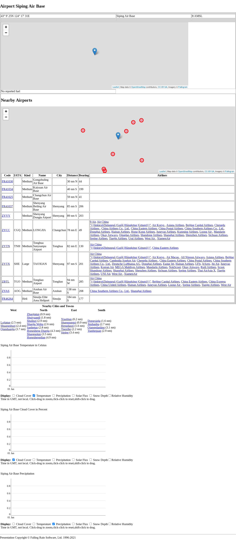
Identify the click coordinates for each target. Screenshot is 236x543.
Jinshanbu (93, 324)
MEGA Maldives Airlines (130, 267)
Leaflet (116, 86)
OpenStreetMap (138, 86)
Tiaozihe (66, 329)
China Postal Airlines (171, 228)
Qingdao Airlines (129, 235)
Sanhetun (32, 327)
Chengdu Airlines (147, 260)
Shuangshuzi (8, 325)
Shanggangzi (68, 322)
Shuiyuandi (33, 317)
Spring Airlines (98, 238)
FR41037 (7, 206)
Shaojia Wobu (35, 324)
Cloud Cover (23, 395)
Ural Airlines (135, 238)
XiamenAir (163, 238)
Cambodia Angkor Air (122, 260)
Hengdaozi (67, 325)
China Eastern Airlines (144, 228)
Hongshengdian (36, 337)
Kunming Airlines (187, 231)
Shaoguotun (34, 334)
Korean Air (107, 267)
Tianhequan (94, 330)
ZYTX (6, 263)
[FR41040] (118, 136)
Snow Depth (100, 395)
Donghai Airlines (100, 231)
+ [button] (6, 27)
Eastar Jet (168, 263)
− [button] (6, 32)
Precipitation (63, 395)
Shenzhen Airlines (196, 235)
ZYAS (5, 291)
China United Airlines (113, 284)
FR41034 (7, 189)
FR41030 (7, 181)
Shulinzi (32, 320)
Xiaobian (66, 319)
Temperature (43, 395)
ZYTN (6, 246)
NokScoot (175, 267)
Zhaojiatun (33, 314)
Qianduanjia (8, 329)
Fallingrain (182, 86)
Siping (65, 332)
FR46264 (7, 298)
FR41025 (7, 196)
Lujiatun (5, 322)
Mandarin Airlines (156, 267)
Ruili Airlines (208, 267)
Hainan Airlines (120, 231)
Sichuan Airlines (218, 235)
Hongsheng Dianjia (38, 330)
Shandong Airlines (151, 235)
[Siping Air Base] (94, 51)
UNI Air (105, 273)
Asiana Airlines (175, 225)
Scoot (221, 267)
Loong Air (205, 231)
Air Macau (173, 257)
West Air (150, 238)
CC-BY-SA (162, 86)
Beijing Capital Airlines (199, 225)
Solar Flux (82, 395)
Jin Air (215, 263)
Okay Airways (109, 235)
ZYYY (6, 215)
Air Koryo (158, 225)
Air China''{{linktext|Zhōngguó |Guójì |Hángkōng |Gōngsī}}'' (120, 223)
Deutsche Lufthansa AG (126, 263)
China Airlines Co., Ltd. (115, 228)
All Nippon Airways (193, 257)
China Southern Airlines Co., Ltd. (204, 228)
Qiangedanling (96, 327)
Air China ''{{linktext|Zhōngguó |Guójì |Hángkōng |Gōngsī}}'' (120, 246)
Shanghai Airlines (174, 235)
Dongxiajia (94, 320)
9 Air (93, 221)
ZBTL (5, 281)
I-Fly (198, 263)
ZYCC (6, 230)
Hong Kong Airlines (143, 231)
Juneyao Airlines (166, 231)
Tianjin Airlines (118, 238)
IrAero (206, 263)
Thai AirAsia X (206, 270)
